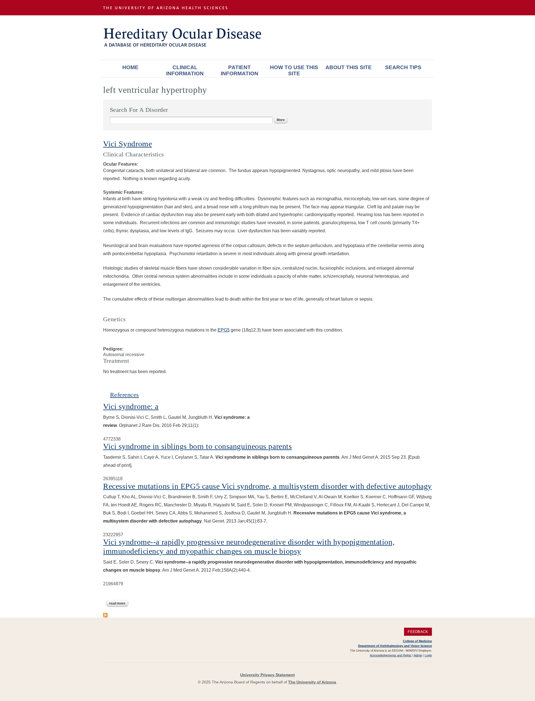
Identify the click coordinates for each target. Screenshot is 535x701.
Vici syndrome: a (131, 406)
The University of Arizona (312, 682)
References (124, 394)
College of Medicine (417, 641)
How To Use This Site (294, 70)
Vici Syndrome (127, 143)
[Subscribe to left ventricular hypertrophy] (105, 614)
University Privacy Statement (267, 675)
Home (130, 67)
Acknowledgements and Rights (391, 655)
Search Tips (403, 67)
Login (428, 655)
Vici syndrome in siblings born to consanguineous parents (197, 446)
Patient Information (239, 70)
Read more (118, 603)
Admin (418, 655)
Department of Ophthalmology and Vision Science (395, 645)
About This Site (348, 67)
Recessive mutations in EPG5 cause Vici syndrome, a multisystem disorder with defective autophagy (267, 486)
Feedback (418, 632)
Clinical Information (185, 70)
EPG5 (224, 330)
